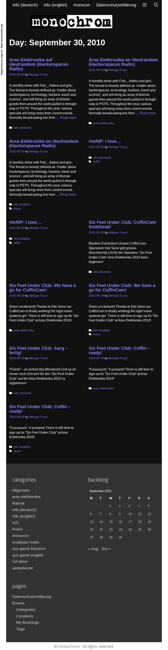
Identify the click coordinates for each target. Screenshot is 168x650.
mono (17, 208)
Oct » (106, 549)
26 (149, 529)
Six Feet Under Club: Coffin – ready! (119, 350)
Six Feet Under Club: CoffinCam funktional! (122, 224)
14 (101, 521)
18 (139, 521)
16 (120, 521)
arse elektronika (103, 123)
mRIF (96, 161)
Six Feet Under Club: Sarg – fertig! (38, 350)
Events (18, 603)
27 (91, 537)
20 (91, 529)
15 (110, 521)
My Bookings (27, 622)
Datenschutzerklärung (116, 5)
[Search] (156, 5)
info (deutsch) (25, 5)
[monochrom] (71, 21)
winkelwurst (22, 568)
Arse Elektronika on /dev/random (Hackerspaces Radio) (123, 62)
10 (130, 514)
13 (91, 521)
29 (110, 537)
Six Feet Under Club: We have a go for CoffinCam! (42, 287)
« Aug (93, 549)
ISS (15, 523)
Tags (20, 629)
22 (110, 529)
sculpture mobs (25, 542)
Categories (25, 609)
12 (149, 514)
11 (139, 514)
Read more (68, 117)
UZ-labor (20, 561)
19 (149, 521)
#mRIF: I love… (105, 141)
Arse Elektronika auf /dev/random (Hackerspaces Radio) (38, 64)
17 (130, 521)
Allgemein (21, 490)
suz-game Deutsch (29, 548)
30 (120, 537)
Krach (17, 529)
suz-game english (28, 555)
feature (18, 503)
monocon (81, 5)
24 (130, 529)
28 (101, 537)
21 (101, 529)
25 (139, 529)
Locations (24, 616)
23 (120, 529)
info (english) (55, 5)
